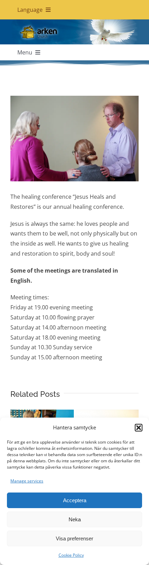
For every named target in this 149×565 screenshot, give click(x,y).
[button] (138, 427)
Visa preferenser (74, 538)
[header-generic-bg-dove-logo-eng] (74, 22)
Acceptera (74, 500)
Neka (75, 519)
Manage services (26, 481)
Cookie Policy (71, 555)
